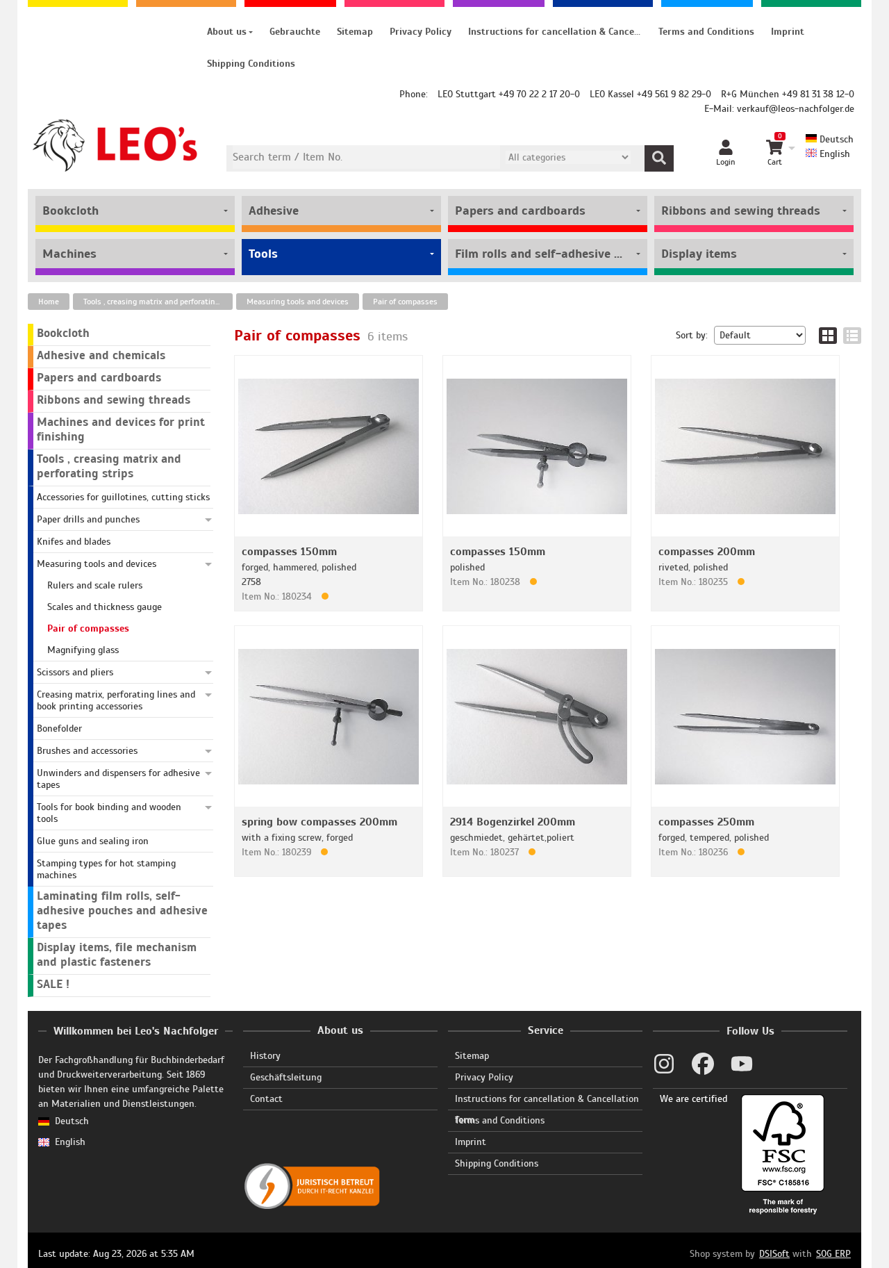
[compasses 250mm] (745, 716)
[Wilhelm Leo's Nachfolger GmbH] (116, 146)
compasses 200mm (706, 552)
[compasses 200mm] (745, 446)
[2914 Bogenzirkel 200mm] (537, 716)
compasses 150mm (289, 552)
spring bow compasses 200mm (319, 822)
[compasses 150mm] (328, 446)
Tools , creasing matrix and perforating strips (158, 301)
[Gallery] (828, 335)
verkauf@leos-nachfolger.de (795, 109)
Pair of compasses (405, 301)
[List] (852, 335)
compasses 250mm (706, 822)
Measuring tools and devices (298, 301)
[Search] (659, 158)
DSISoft (774, 1254)
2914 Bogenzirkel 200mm (512, 822)
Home (48, 301)
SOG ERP (833, 1254)
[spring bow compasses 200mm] (328, 716)
